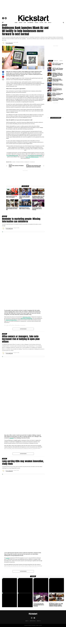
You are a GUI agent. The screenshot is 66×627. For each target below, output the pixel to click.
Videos (46, 22)
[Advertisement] (33, 7)
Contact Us (39, 620)
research (12, 437)
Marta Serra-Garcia (27, 316)
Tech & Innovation (30, 22)
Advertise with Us (33, 620)
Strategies (20, 22)
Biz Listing (41, 22)
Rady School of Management (26, 318)
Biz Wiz (25, 22)
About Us (49, 22)
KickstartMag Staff (9, 43)
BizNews (16, 22)
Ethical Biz (36, 22)
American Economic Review (11, 319)
